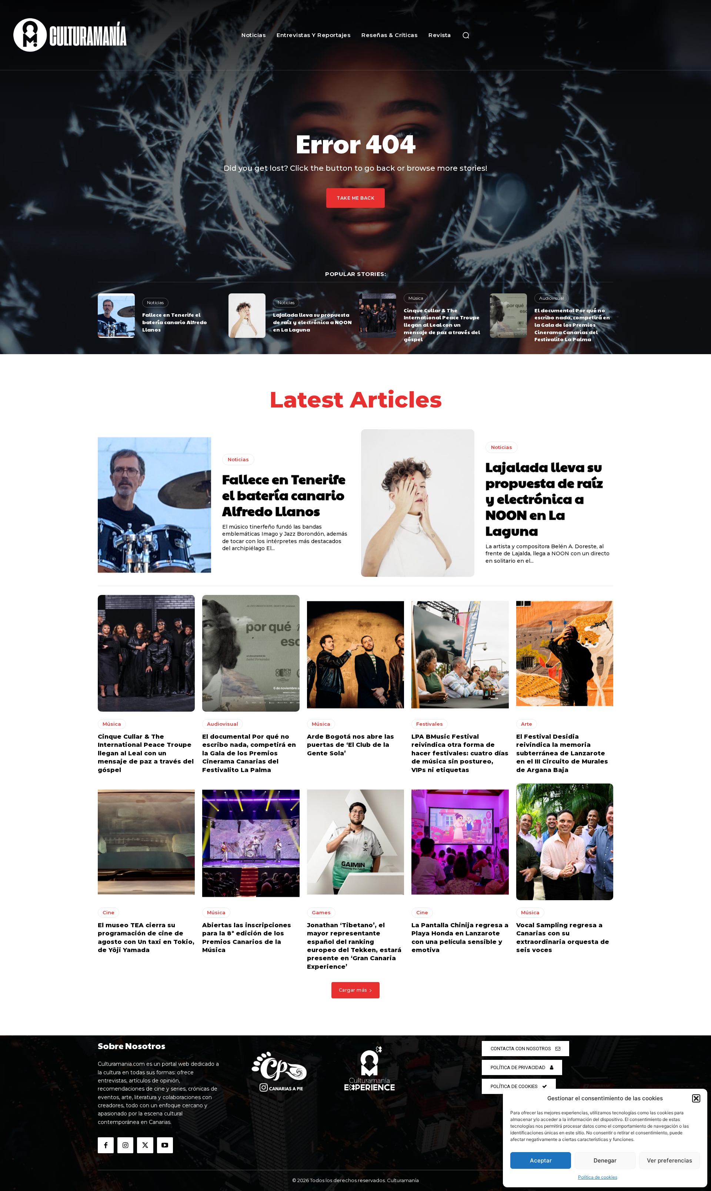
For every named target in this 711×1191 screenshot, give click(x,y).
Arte (526, 724)
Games (321, 912)
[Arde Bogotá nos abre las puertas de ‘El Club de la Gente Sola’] (355, 653)
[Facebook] (106, 1145)
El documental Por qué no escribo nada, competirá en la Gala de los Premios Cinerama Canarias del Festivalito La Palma (572, 324)
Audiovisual (551, 298)
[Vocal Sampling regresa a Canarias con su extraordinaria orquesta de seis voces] (564, 842)
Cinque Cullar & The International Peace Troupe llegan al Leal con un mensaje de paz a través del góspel (442, 324)
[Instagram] (125, 1145)
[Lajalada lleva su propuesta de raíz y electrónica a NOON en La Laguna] (247, 315)
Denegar (605, 1160)
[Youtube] (165, 1145)
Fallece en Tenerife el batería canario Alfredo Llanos (174, 322)
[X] (145, 1145)
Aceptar (541, 1160)
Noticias (155, 302)
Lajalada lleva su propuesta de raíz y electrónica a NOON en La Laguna (312, 322)
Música (415, 298)
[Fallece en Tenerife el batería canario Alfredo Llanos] (116, 315)
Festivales (429, 724)
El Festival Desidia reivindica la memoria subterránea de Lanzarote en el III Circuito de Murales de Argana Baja (562, 753)
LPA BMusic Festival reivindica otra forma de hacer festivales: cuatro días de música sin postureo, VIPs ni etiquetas (459, 753)
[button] (696, 1098)
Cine (108, 912)
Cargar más (353, 990)
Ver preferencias (669, 1160)
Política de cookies (597, 1177)
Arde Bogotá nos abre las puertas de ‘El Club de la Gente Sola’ (350, 745)
